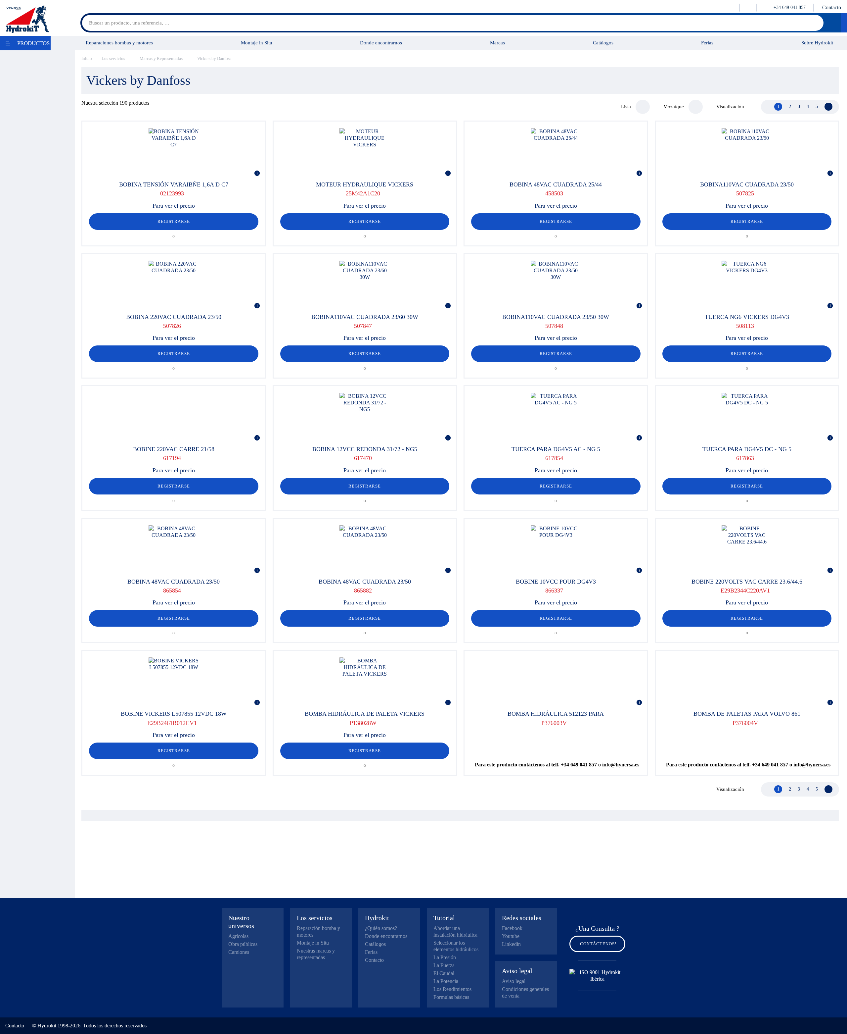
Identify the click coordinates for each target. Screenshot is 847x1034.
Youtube (510, 936)
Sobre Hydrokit (817, 42)
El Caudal (443, 973)
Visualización (730, 106)
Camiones (238, 952)
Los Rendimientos (452, 989)
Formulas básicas (451, 997)
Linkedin (511, 944)
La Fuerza (444, 965)
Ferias (707, 42)
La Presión (444, 957)
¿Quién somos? (381, 928)
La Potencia (445, 981)
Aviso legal (513, 981)
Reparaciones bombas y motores (119, 42)
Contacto (831, 7)
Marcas (497, 42)
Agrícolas (238, 936)
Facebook (512, 928)
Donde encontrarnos (381, 42)
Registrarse (173, 221)
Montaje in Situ (256, 42)
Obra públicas (242, 944)
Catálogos (603, 42)
